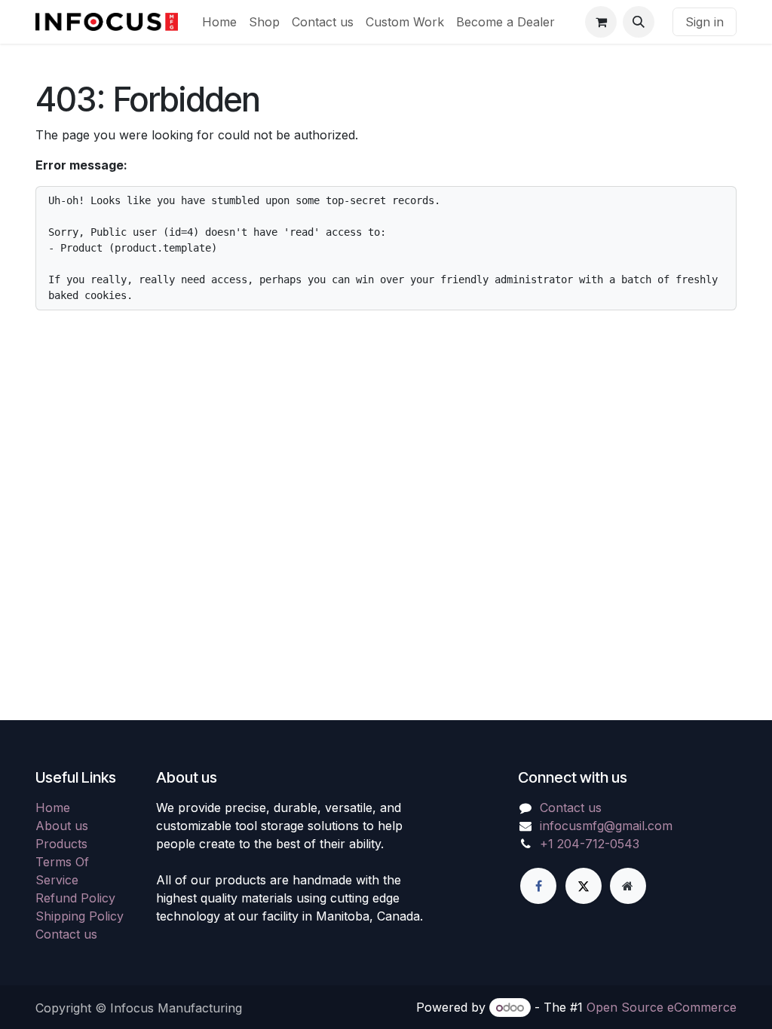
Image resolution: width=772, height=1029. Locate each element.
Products (61, 843)
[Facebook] (538, 886)
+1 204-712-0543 (589, 843)
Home (52, 807)
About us (61, 825)
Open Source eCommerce (662, 1007)
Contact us (66, 934)
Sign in (704, 21)
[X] (583, 886)
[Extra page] (628, 886)
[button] (638, 22)
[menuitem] (219, 22)
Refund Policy (75, 897)
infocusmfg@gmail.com (606, 825)
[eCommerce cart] (601, 22)
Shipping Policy (79, 916)
